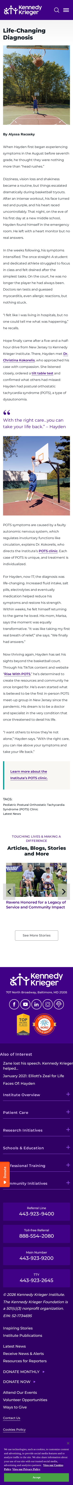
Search (56, 10)
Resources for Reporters (25, 1361)
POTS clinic (48, 551)
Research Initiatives (22, 1130)
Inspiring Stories (18, 1328)
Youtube (25, 1004)
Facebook (14, 1004)
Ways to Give (15, 1407)
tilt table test (42, 373)
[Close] (68, 1443)
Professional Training (24, 1166)
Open (66, 10)
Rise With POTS (17, 674)
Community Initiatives (25, 1183)
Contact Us (11, 1418)
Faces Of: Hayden (19, 1083)
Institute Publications (22, 1335)
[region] (36, 1461)
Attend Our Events (20, 1392)
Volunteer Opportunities (25, 1400)
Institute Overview (21, 1095)
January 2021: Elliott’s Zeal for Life (33, 1076)
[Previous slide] (9, 892)
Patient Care (15, 1112)
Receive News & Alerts (23, 1353)
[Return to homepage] (23, 10)
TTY (36, 1278)
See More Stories (36, 935)
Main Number (36, 1255)
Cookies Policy (14, 1429)
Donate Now (16, 1382)
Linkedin (36, 1004)
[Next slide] (64, 892)
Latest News (14, 1346)
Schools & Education (23, 1148)
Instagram (48, 1004)
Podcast (59, 1004)
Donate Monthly (21, 1372)
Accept (37, 1477)
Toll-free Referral (36, 1233)
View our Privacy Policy (26, 1469)
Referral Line (36, 1211)
